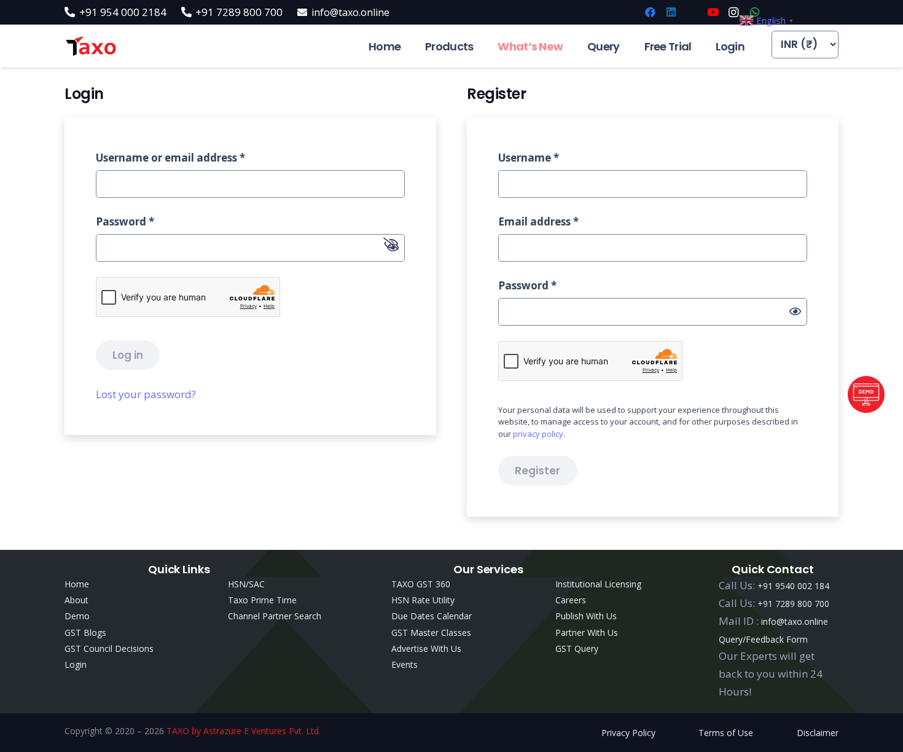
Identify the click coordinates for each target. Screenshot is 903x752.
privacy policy (538, 433)
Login (75, 664)
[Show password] (795, 312)
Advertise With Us (426, 648)
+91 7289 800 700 (793, 603)
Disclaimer (817, 732)
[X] (691, 12)
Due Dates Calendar (431, 616)
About (76, 600)
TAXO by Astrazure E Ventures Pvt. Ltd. (243, 731)
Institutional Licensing (598, 584)
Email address (538, 221)
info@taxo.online (794, 621)
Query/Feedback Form (763, 639)
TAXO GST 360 (420, 584)
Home (76, 584)
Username (528, 158)
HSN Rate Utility (423, 600)
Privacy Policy (628, 732)
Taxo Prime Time (262, 600)
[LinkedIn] (670, 12)
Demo (77, 616)
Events (404, 664)
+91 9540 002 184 (793, 586)
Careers (570, 600)
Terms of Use (725, 732)
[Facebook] (649, 12)
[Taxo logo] (90, 46)
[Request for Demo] (866, 409)
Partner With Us (586, 632)
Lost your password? (146, 394)
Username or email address (170, 158)
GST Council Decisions (109, 648)
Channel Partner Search (274, 616)
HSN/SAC (246, 584)
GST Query (576, 648)
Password (125, 221)
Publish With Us (586, 616)
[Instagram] (733, 12)
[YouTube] (712, 12)
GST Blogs (85, 632)
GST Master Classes (431, 632)
